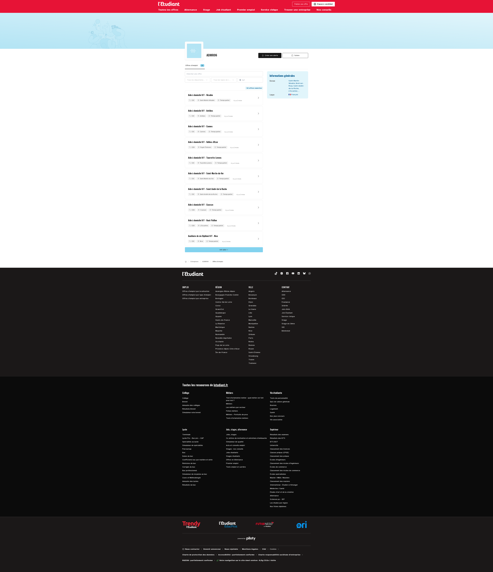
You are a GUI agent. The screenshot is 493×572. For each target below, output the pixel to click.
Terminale (186, 434)
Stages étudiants (233, 456)
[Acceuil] (186, 261)
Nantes (251, 327)
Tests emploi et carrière (236, 467)
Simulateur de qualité (234, 442)
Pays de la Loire (222, 345)
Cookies (273, 549)
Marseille (252, 320)
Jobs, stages (231, 434)
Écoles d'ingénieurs (278, 460)
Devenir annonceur (212, 549)
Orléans (252, 334)
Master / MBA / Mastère (279, 478)
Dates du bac (187, 456)
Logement (274, 409)
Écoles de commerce (278, 467)
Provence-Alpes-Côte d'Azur (227, 349)
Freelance (286, 302)
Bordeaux (253, 298)
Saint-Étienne (254, 352)
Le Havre (252, 309)
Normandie (220, 334)
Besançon (253, 295)
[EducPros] (228, 525)
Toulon (251, 359)
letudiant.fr (221, 384)
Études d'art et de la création (282, 492)
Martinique (220, 327)
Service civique (288, 316)
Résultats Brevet (189, 409)
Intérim (285, 306)
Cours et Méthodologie (191, 478)
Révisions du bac (189, 463)
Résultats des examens (279, 434)
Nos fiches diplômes (278, 506)
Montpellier (253, 324)
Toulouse (252, 363)
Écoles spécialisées (278, 474)
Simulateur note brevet (191, 412)
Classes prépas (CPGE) (279, 452)
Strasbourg (253, 356)
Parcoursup (186, 449)
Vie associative (276, 420)
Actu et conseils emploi (235, 445)
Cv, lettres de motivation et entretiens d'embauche (246, 438)
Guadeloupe (220, 313)
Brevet (185, 402)
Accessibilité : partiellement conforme (236, 555)
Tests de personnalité (279, 398)
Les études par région (279, 503)
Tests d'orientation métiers (237, 418)
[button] (276, 273)
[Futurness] (265, 524)
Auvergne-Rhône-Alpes (225, 291)
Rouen (251, 349)
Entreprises (194, 261)
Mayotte (218, 331)
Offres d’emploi (194, 65)
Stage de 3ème (288, 324)
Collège (185, 398)
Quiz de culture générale (280, 402)
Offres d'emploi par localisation (195, 291)
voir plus (223, 250)
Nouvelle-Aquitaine (223, 338)
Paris (251, 338)
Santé (272, 412)
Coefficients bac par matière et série (197, 460)
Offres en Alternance (234, 460)
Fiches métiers (232, 411)
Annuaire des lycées (190, 481)
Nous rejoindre (231, 549)
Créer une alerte (271, 55)
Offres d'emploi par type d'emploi (196, 295)
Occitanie (219, 342)
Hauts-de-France (222, 320)
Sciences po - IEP (277, 499)
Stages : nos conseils (234, 449)
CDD (283, 295)
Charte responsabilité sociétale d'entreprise (279, 555)
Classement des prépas (279, 456)
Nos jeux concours (277, 416)
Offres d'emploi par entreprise (195, 298)
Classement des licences (280, 449)
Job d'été (286, 309)
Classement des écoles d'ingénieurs (284, 463)
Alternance (286, 291)
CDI (283, 298)
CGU (264, 549)
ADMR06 (205, 261)
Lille (250, 313)
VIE (283, 327)
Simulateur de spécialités (192, 445)
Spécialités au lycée (190, 442)
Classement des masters (280, 481)
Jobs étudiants (232, 452)
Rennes (252, 345)
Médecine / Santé (277, 488)
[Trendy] (191, 524)
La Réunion (220, 324)
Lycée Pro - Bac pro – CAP (193, 438)
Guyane (218, 316)
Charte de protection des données (198, 555)
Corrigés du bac (188, 467)
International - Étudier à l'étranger (284, 485)
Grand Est (219, 309)
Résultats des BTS (277, 438)
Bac (183, 452)
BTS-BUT (274, 442)
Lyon (250, 316)
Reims (251, 342)
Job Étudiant (287, 313)
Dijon (251, 302)
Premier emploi (232, 463)
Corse (217, 306)
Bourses (273, 405)
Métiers (229, 404)
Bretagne (219, 298)
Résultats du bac (189, 485)
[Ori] (302, 524)
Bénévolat (286, 331)
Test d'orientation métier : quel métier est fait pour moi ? (244, 399)
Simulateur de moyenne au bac (194, 474)
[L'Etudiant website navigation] (169, 4)
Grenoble (252, 306)
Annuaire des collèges (191, 405)
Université (274, 445)
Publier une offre (301, 4)
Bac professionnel (189, 470)
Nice (250, 331)
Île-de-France (221, 352)
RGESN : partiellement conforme (197, 560)
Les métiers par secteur (235, 407)
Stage (284, 320)
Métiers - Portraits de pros (237, 414)
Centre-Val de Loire (223, 302)
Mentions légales (250, 549)
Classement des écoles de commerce (285, 470)
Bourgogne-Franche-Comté (226, 295)
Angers (251, 291)
